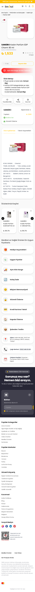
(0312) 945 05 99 (25, 349)
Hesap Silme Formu (7, 517)
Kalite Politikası (6, 498)
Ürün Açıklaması (9, 131)
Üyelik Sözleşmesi (7, 481)
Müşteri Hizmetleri (7, 512)
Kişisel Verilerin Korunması (9, 476)
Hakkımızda (5, 506)
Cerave (3, 459)
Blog (2, 501)
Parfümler (4, 442)
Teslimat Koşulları (7, 479)
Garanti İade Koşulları (8, 487)
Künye (3, 504)
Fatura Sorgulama (7, 509)
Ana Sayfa (4, 13)
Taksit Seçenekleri (24, 131)
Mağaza (4, 514)
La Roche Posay (6, 464)
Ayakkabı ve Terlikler (8, 431)
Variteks (4, 467)
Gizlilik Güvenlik (6, 489)
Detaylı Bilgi (21, 92)
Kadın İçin (30, 13)
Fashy (3, 462)
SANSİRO (5, 44)
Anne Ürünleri (5, 426)
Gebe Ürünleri (5, 437)
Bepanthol (4, 454)
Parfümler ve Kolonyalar (17, 13)
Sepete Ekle (22, 64)
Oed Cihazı (18, 553)
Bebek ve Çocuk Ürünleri (9, 434)
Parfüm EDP (6, 15)
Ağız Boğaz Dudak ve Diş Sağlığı (11, 429)
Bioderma (4, 456)
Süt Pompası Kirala (7, 558)
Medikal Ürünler (6, 439)
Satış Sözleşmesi (6, 484)
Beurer (3, 451)
